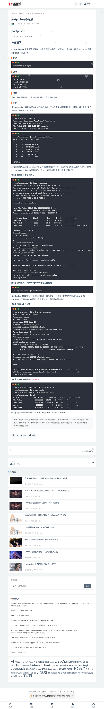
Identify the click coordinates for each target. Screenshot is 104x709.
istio (41, 666)
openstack (18, 668)
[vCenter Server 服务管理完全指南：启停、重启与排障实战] (16, 494)
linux (75, 665)
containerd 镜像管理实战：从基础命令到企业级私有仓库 (33, 638)
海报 (24, 435)
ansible (40, 661)
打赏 (16, 435)
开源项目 (44, 672)
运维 (15, 676)
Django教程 (74, 662)
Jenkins (48, 665)
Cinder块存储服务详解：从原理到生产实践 (41, 552)
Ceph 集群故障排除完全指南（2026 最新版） (42, 503)
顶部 (93, 707)
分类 (31, 707)
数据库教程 (76, 673)
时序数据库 (84, 673)
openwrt (38, 669)
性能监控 (54, 673)
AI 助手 (26, 662)
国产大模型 (18, 673)
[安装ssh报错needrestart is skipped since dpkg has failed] (16, 480)
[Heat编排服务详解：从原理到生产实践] (16, 530)
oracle (45, 668)
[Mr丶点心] (12, 24)
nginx (87, 665)
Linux (29, 13)
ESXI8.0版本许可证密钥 (20, 616)
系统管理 (37, 13)
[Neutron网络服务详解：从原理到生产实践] (16, 567)
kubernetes (68, 665)
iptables (34, 665)
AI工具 (32, 662)
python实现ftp (53, 669)
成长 (59, 673)
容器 (35, 673)
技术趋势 (64, 673)
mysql (81, 665)
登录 (88, 4)
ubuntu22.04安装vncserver (21, 611)
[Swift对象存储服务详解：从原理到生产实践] (16, 542)
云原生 (88, 669)
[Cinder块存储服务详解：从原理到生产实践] (16, 555)
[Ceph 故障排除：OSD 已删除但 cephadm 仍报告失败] (16, 518)
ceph (47, 662)
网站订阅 (70, 696)
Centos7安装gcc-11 (18, 652)
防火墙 (20, 676)
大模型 (26, 673)
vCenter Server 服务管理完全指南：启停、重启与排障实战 (47, 491)
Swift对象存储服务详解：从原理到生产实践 (41, 539)
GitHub (15, 665)
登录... (15, 586)
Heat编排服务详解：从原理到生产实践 (40, 527)
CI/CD (52, 662)
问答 (52, 707)
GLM (22, 665)
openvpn (30, 669)
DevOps (27, 496)
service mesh (66, 669)
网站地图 (61, 696)
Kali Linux (59, 665)
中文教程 (79, 668)
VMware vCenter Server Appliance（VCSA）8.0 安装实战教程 (35, 642)
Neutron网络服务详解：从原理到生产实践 (41, 564)
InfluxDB (27, 665)
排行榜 (70, 673)
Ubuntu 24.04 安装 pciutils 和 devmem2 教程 (28, 647)
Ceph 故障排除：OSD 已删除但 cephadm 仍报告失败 (45, 515)
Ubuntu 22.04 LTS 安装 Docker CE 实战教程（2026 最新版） (35, 625)
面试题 (27, 676)
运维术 (43, 692)
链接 (33, 435)
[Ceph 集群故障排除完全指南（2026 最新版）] (16, 506)
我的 (72, 707)
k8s (54, 665)
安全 (31, 673)
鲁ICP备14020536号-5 (67, 692)
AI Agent (17, 661)
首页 (22, 13)
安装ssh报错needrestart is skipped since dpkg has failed (46, 478)
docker (84, 662)
